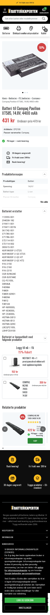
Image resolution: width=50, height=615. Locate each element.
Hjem (4, 98)
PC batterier (24, 98)
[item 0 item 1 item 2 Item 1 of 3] (25, 65)
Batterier (13, 98)
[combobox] (25, 19)
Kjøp (35, 440)
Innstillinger (25, 607)
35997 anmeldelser (16, 469)
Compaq (36, 98)
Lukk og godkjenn (25, 600)
